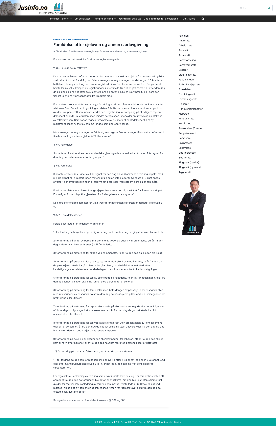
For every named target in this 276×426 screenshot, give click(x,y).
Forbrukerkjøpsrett (189, 84)
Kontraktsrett (186, 118)
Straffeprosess (187, 152)
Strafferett (185, 157)
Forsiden (54, 18)
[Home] (54, 51)
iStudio (177, 422)
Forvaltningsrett (188, 99)
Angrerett (184, 40)
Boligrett (183, 69)
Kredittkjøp (185, 123)
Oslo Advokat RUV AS (126, 422)
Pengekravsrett (187, 133)
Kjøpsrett (184, 113)
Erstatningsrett (187, 74)
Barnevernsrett (187, 65)
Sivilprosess (185, 143)
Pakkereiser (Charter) (191, 128)
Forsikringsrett (187, 94)
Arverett (183, 50)
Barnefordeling (187, 60)
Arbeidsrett (185, 45)
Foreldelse (185, 89)
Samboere (185, 138)
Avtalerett (184, 55)
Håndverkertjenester (191, 108)
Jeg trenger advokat (130, 18)
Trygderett (185, 172)
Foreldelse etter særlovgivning (70, 39)
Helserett (184, 104)
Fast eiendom (186, 79)
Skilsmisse (185, 147)
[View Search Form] (202, 18)
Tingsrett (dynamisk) (191, 167)
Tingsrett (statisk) (189, 162)
